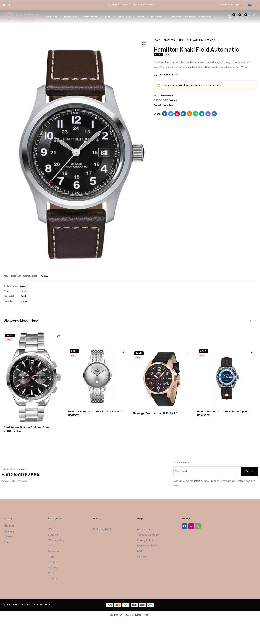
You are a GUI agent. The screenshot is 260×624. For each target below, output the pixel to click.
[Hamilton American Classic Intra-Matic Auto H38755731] (226, 377)
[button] (255, 321)
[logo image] (21, 16)
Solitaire (204, 16)
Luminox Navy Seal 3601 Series (87, 413)
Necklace (124, 16)
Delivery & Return (169, 74)
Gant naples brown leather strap (24, 429)
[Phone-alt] (198, 526)
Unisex (23, 301)
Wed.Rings (90, 16)
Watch (173, 100)
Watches (51, 16)
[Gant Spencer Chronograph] (162, 379)
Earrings (157, 16)
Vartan (190, 16)
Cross (107, 16)
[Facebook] (4, 5)
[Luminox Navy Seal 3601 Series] (97, 379)
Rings (140, 16)
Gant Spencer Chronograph (150, 434)
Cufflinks (175, 16)
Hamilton (167, 105)
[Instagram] (8, 5)
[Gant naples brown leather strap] (33, 379)
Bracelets (70, 16)
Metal (23, 296)
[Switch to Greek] (249, 5)
